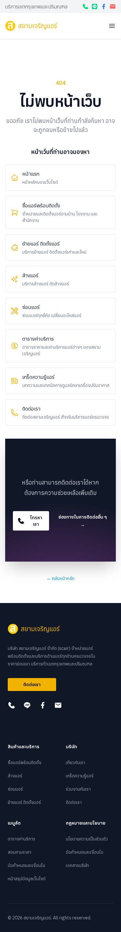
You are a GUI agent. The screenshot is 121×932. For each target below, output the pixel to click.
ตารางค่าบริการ (21, 839)
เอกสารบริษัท (77, 865)
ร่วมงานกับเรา (78, 789)
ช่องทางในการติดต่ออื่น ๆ (82, 521)
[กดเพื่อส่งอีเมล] (112, 6)
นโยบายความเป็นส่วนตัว (87, 839)
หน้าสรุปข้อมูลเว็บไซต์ (26, 879)
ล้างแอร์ (15, 776)
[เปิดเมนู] (112, 26)
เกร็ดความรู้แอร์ (80, 776)
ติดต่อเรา (32, 684)
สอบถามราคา (19, 852)
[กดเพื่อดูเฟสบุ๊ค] (103, 6)
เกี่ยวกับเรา (75, 762)
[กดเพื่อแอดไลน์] (94, 6)
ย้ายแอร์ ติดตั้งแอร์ (24, 802)
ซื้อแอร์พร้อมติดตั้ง (24, 762)
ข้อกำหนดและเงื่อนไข (26, 865)
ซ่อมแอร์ (15, 789)
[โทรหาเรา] (85, 6)
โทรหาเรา (36, 521)
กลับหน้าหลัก (60, 578)
